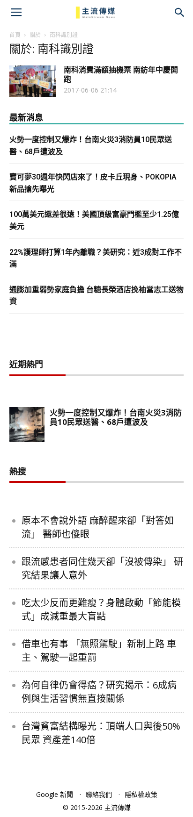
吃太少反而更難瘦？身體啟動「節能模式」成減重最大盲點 (101, 609)
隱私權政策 (141, 794)
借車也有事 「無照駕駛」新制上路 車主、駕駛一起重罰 (99, 651)
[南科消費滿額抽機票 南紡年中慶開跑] (32, 81)
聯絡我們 (99, 794)
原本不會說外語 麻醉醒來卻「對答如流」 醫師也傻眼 (98, 527)
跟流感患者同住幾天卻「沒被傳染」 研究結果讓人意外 (102, 568)
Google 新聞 (54, 794)
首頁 (15, 35)
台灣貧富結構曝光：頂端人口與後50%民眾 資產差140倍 (101, 733)
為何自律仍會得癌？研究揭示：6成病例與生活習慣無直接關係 (99, 692)
